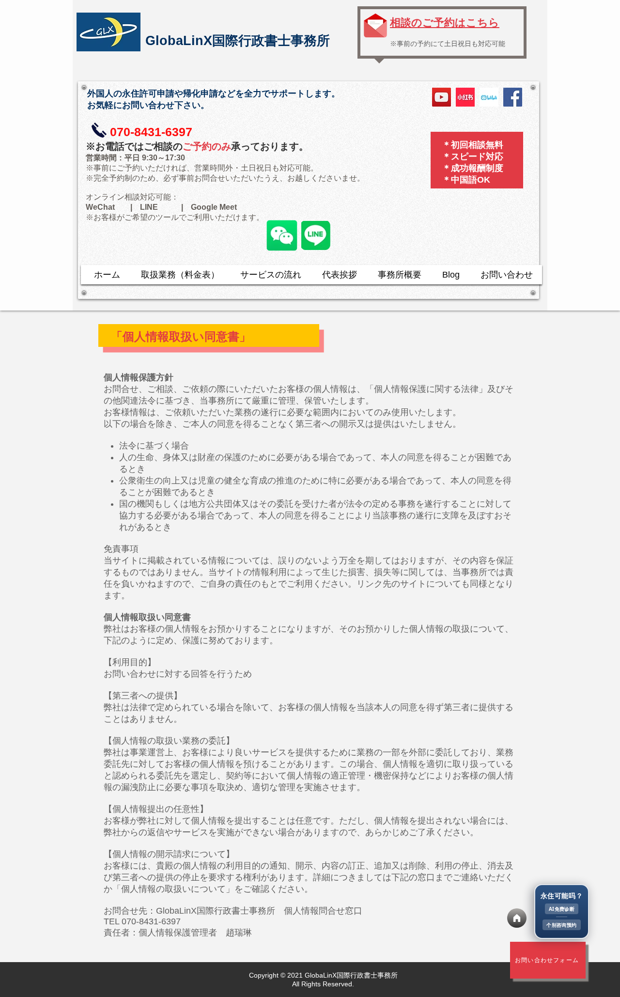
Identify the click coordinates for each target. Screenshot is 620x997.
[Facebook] (512, 97)
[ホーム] (517, 918)
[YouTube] (441, 97)
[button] (561, 911)
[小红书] (465, 97)
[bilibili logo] (489, 97)
